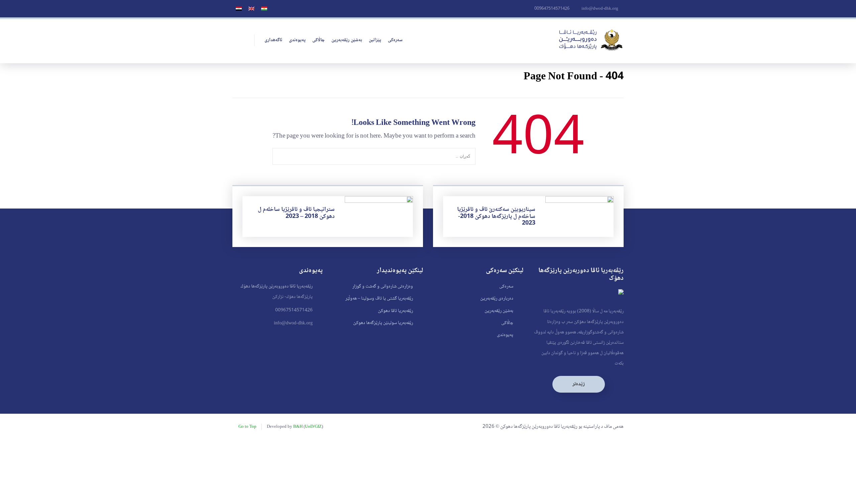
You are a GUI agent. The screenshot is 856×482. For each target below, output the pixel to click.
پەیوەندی (297, 40)
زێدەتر (578, 384)
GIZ (318, 426)
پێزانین (375, 40)
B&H (298, 426)
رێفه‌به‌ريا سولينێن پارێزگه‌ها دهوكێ (383, 323)
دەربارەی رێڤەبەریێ (496, 299)
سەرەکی (395, 40)
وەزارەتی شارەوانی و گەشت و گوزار (382, 287)
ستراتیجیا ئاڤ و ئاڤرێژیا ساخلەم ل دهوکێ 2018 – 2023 (296, 213)
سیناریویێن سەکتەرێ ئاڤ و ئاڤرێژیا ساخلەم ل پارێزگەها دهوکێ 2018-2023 (496, 216)
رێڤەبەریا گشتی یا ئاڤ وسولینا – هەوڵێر (379, 299)
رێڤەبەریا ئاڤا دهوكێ (395, 311)
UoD (309, 426)
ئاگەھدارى (273, 40)
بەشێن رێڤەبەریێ (346, 40)
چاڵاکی (318, 40)
